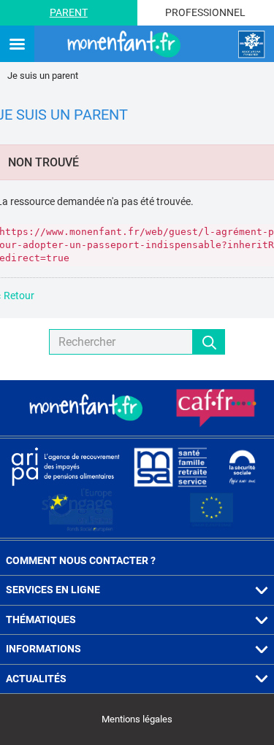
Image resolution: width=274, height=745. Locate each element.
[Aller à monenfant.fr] (125, 44)
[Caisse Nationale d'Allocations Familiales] (251, 44)
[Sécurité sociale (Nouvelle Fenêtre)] (243, 466)
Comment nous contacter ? (81, 560)
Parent (69, 12)
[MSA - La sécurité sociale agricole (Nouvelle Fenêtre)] (170, 466)
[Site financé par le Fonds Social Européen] (212, 510)
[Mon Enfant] (87, 408)
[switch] (17, 45)
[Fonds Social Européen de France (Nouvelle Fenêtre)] (77, 510)
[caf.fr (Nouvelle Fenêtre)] (216, 408)
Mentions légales (137, 719)
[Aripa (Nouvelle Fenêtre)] (65, 466)
